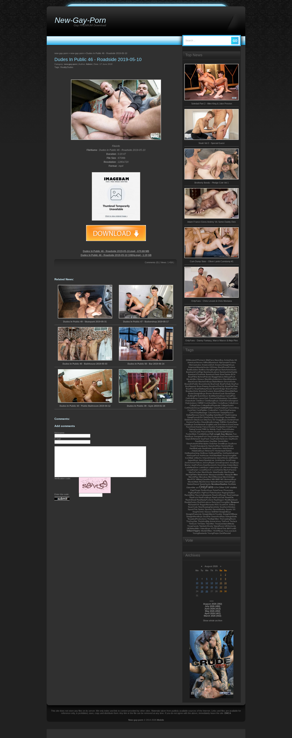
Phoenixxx (228, 490)
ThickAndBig (203, 521)
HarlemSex (217, 448)
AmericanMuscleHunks (198, 367)
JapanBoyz (193, 460)
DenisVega (219, 417)
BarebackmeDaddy (228, 372)
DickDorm (189, 420)
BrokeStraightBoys (196, 393)
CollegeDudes (227, 405)
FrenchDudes (228, 429)
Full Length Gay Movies (221, 434)
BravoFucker (231, 389)
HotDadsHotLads (230, 453)
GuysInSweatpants (199, 446)
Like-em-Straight (230, 467)
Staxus (207, 512)
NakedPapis (229, 482)
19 (207, 587)
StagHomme (198, 512)
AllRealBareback (210, 362)
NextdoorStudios (219, 484)
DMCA (227, 713)
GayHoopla (233, 436)
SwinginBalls (231, 516)
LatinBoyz (203, 467)
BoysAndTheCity (216, 386)
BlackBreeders (230, 379)
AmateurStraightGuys (224, 365)
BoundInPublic (191, 384)
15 (221, 583)
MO (222, 479)
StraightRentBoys (194, 516)
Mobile (160, 720)
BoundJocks (204, 384)
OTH (216, 487)
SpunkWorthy (219, 509)
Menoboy (203, 477)
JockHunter (220, 460)
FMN (204, 429)
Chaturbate (190, 401)
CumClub (192, 410)
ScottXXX (223, 504)
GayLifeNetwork (193, 439)
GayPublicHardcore (219, 439)
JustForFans (197, 465)
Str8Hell (215, 512)
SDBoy (232, 504)
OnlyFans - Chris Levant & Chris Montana (211, 301)
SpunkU (208, 509)
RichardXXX (193, 504)
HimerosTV (210, 451)
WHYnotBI (231, 528)
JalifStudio (233, 458)
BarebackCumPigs (194, 372)
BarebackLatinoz (211, 372)
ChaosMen (232, 398)
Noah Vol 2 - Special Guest (211, 143)
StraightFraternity (194, 514)
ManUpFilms (191, 474)
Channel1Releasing (218, 398)
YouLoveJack (230, 531)
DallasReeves (192, 415)
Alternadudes (195, 365)
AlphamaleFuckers (227, 362)
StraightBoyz (225, 512)
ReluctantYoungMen (221, 502)
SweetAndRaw (218, 516)
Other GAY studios (228, 487)
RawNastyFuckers (205, 500)
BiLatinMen (192, 379)
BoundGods (229, 381)
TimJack (233, 521)
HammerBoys (227, 446)
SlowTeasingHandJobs (208, 507)
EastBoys (189, 424)
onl (197, 487)
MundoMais (193, 482)
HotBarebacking (192, 453)
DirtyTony (208, 420)
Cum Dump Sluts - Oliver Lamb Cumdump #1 (211, 261)
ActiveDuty (229, 360)
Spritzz (201, 509)
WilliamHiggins (193, 530)
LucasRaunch (205, 470)
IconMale (189, 458)
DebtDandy (208, 417)
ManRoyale (229, 472)
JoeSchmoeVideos (193, 463)
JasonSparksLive (206, 460)
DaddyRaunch (227, 412)
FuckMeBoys (203, 434)
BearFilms (192, 377)
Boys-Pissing (203, 386)
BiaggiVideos (218, 377)
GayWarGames (202, 441)
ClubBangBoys (211, 401)
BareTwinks (225, 374)
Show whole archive (212, 620)
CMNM (200, 403)
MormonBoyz (230, 479)
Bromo (209, 393)
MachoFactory (229, 470)
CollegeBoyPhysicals (210, 405)
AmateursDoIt (208, 365)
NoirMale (232, 484)
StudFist (207, 516)
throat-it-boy (215, 521)
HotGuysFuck (193, 455)
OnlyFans (206, 487)
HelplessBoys (198, 451)
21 (216, 587)
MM (213, 479)
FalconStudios (209, 427)
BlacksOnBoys (205, 381)
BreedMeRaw (231, 391)
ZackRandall (225, 533)
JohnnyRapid (208, 463)
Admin (89, 64)
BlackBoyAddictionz (214, 379)
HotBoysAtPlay (215, 453)
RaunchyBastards (203, 495)
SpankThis (192, 509)
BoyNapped (190, 386)
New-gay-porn (135, 720)
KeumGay (222, 465)
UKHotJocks (230, 526)
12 (207, 583)
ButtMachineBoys (217, 396)
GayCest (224, 436)
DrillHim (223, 422)
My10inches (204, 482)
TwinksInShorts (206, 526)
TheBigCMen (213, 519)
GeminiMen (223, 441)
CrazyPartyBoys (221, 408)
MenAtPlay (193, 477)
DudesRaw (232, 422)
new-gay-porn (70, 64)
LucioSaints (217, 470)
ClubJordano (191, 403)
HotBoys (204, 453)
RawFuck (194, 497)
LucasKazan (192, 470)
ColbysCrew (195, 405)
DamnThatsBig (206, 415)
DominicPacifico (193, 422)
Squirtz (229, 509)
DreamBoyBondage (210, 422)
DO (214, 420)
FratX (218, 429)
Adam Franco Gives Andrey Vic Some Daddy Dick (211, 222)
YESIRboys (218, 531)
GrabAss (213, 443)
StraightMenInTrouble (212, 514)
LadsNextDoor (191, 467)
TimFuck (225, 521)
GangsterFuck (200, 436)
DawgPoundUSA (195, 417)
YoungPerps (213, 533)
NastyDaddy (205, 484)
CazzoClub (203, 398)
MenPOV (191, 479)
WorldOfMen (206, 531)
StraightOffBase (230, 514)
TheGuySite (191, 521)
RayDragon (219, 500)
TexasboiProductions (197, 519)
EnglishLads (211, 424)
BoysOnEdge (219, 389)
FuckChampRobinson (224, 432)
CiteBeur (200, 401)
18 (202, 587)
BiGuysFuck (229, 377)
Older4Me (190, 487)
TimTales (201, 524)
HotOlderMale (215, 455)
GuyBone (232, 443)
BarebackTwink (212, 374)
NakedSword (193, 484)
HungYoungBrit (229, 455)
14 (216, 583)
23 (225, 587)
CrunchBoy (234, 408)
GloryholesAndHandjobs (197, 443)
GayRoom (233, 439)
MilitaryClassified (203, 479)
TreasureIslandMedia (224, 524)
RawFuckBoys (204, 497)
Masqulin (229, 474)
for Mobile (211, 429)
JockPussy (231, 460)
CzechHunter (214, 412)
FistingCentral (195, 429)
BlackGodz (193, 381)
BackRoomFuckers (226, 367)
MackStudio (207, 472)
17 (197, 587)
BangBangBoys (213, 370)
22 (221, 587)
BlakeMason (218, 381)
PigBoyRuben (194, 493)
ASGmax (213, 367)
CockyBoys (223, 403)
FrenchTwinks (207, 432)
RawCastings (233, 495)
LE (221, 467)
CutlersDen (213, 410)
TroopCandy (193, 526)
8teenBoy (219, 360)
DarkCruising (231, 415)
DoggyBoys (221, 420)
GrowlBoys (222, 443)
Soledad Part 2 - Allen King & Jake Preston (211, 103)
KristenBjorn (232, 465)
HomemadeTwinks (223, 451)
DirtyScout (198, 420)
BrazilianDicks (192, 391)
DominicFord (233, 420)
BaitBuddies (192, 370)
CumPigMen (202, 410)
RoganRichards (207, 504)
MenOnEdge (229, 477)
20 (212, 587)
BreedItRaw (219, 391)
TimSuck (193, 524)
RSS (217, 504)
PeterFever (218, 490)
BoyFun (235, 384)
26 (207, 591)
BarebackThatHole (196, 374)
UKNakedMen (193, 528)
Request (235, 502)
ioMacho (198, 458)
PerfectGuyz (206, 490)
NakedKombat (217, 482)
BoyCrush (215, 384)
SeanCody (193, 507)
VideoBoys (205, 528)
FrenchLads (195, 432)
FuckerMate (191, 434)
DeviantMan (230, 417)
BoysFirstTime (231, 386)
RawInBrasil (191, 500)
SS (234, 509)
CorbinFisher (206, 408)
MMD (217, 479)
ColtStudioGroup (192, 408)
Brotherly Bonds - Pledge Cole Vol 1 (211, 182)
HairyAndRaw (214, 446)
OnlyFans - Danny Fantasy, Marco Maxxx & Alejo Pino (211, 340)
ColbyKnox (233, 403)
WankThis (221, 528)
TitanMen (210, 524)
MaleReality (218, 472)
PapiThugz (195, 490)
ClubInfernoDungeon (228, 401)
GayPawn (205, 439)
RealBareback (231, 500)
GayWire (213, 441)
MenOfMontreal (215, 477)
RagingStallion (228, 493)
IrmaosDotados (209, 458)
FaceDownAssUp (194, 427)
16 (225, 583)
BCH (233, 374)
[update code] (95, 492)
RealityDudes (66, 67)
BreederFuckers (206, 391)
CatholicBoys (192, 398)
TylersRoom (219, 526)
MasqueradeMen (216, 474)
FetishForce (231, 427)
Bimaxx (200, 379)
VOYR (214, 528)
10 (197, 583)
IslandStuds (222, 458)
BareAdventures (228, 370)
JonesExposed (222, 463)
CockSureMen (210, 403)
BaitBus (202, 370)
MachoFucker (195, 472)
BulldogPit (192, 396)
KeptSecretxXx (210, 465)
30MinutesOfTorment (195, 360)
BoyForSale (225, 384)
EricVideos (223, 424)
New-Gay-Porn (80, 20)
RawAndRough (219, 495)
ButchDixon (203, 396)
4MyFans (210, 360)
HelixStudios (228, 448)
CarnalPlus (230, 396)
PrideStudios (215, 493)
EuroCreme (233, 424)
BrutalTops (230, 393)
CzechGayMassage (198, 412)
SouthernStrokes (227, 507)
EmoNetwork (199, 424)
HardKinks (206, 448)
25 (202, 591)
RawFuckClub (218, 497)
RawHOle (229, 497)
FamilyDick (221, 427)
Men (236, 474)
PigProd (205, 493)
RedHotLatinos (204, 502)
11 (202, 583)
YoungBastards (200, 533)
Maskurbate (202, 474)
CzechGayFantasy (227, 410)
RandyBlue (190, 495)
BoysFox (190, 389)
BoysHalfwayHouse (203, 389)
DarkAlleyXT (219, 415)
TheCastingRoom (228, 519)
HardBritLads (195, 448)
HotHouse (204, 455)
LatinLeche (214, 467)
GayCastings (213, 436)
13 (212, 583)
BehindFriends (204, 377)
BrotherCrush (219, 393)
